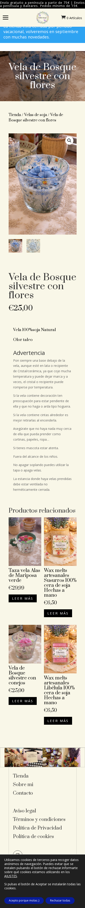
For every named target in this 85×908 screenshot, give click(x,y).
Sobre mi (23, 785)
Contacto (23, 793)
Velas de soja (35, 114)
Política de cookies (33, 837)
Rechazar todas (60, 900)
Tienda (15, 114)
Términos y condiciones (39, 819)
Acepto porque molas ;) (24, 900)
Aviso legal (24, 811)
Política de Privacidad (37, 828)
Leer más (22, 598)
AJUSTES (10, 876)
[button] (69, 141)
